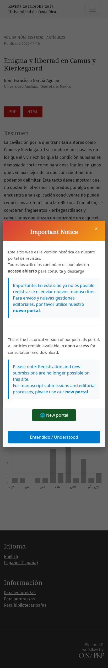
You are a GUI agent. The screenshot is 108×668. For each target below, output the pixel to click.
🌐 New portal (54, 415)
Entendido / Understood (54, 437)
